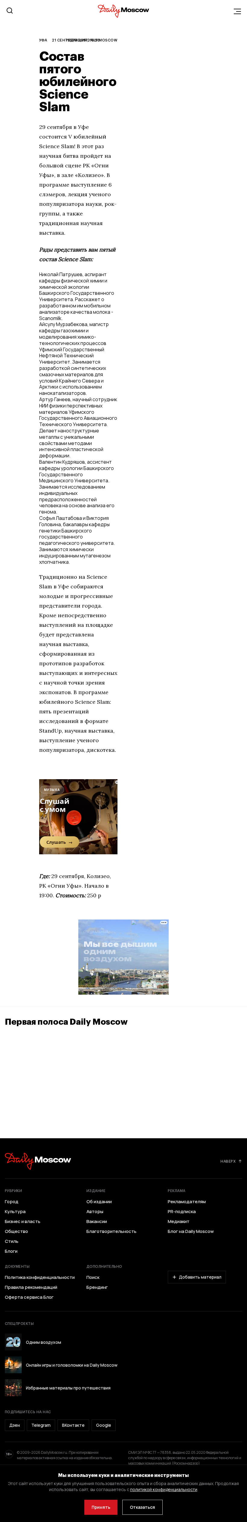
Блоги (11, 1251)
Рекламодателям (187, 1202)
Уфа (43, 40)
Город (11, 1202)
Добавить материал (200, 1277)
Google (103, 1425)
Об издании (99, 1202)
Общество (16, 1231)
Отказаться (142, 1507)
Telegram (41, 1425)
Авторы (94, 1212)
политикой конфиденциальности (163, 1489)
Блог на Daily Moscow (191, 1231)
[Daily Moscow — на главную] (38, 1161)
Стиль (11, 1241)
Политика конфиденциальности (40, 1277)
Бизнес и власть (22, 1222)
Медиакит (178, 1222)
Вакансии (96, 1222)
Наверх (228, 1161)
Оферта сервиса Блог (29, 1297)
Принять (101, 1507)
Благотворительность (111, 1231)
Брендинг (97, 1287)
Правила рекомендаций (31, 1287)
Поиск (92, 1277)
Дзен (14, 1425)
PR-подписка (182, 1212)
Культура (15, 1212)
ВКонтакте (73, 1425)
